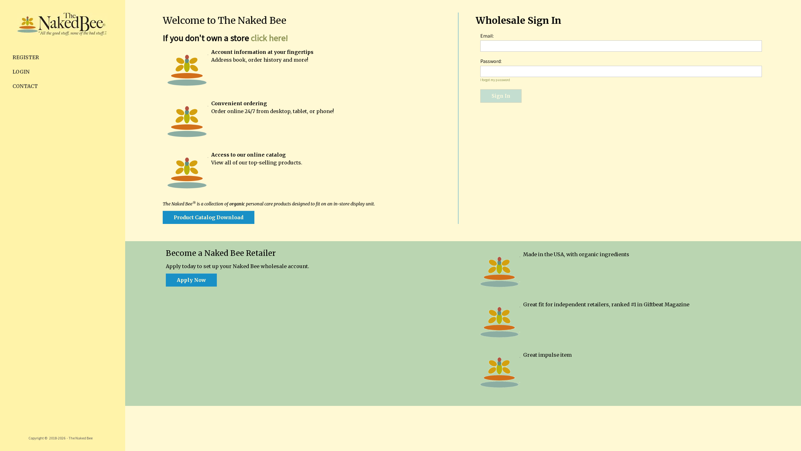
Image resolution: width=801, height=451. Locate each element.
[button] (208, 217)
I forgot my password (495, 80)
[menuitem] (63, 57)
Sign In (501, 96)
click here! (269, 38)
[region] (62, 225)
